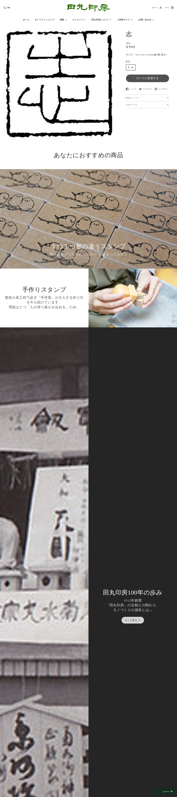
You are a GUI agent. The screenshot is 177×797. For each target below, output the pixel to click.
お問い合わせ (144, 20)
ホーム (26, 20)
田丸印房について (100, 20)
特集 (62, 20)
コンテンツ (77, 20)
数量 (128, 62)
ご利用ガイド (123, 20)
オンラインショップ (44, 20)
